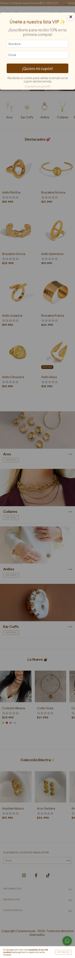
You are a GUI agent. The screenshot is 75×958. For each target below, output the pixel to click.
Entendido (63, 952)
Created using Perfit (37, 86)
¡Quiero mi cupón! (37, 68)
